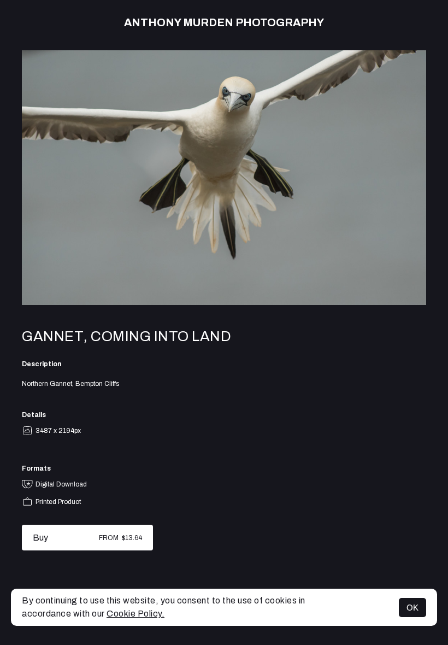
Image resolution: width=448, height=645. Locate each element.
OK (412, 607)
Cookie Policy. (135, 613)
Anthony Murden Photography (224, 22)
